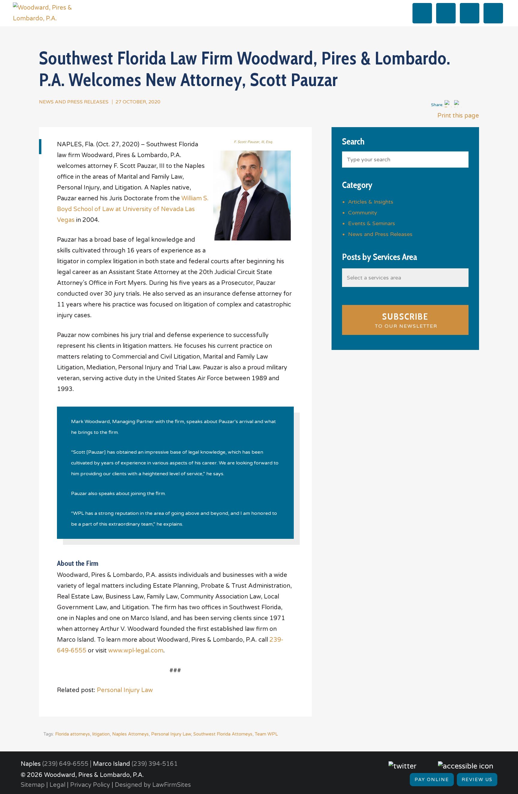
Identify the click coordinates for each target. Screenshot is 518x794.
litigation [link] (101, 734)
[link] (50, 12)
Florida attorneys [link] (72, 734)
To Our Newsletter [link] (405, 320)
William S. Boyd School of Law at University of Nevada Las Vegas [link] (133, 209)
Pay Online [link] (432, 779)
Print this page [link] (457, 115)
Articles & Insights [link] (370, 201)
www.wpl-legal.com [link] (135, 650)
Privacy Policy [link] (90, 785)
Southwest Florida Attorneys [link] (222, 734)
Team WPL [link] (266, 734)
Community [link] (362, 212)
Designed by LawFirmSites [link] (153, 785)
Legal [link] (57, 785)
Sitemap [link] (33, 785)
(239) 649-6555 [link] (65, 764)
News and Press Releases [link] (74, 102)
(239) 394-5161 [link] (155, 764)
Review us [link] (477, 779)
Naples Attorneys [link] (130, 734)
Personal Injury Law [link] (125, 690)
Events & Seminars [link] (371, 223)
